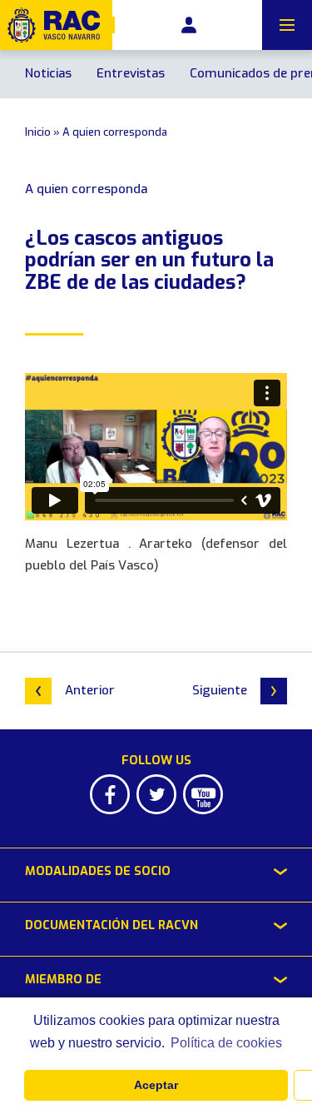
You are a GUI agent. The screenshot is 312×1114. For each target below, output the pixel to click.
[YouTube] (203, 794)
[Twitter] (156, 794)
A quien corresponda (114, 132)
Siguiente (219, 690)
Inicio (38, 132)
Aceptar (156, 1085)
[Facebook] (110, 794)
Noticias (48, 73)
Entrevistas (131, 73)
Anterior (90, 690)
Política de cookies (226, 1043)
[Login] (189, 25)
